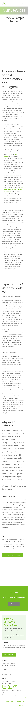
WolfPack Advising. (21, 697)
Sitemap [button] (21, 705)
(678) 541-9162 (6, 674)
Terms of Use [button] (20, 701)
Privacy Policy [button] (9, 701)
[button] (25, 3)
